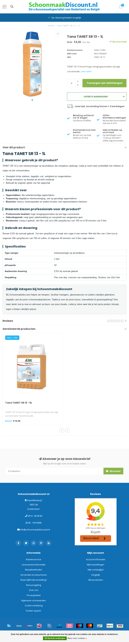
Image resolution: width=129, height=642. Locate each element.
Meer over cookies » (77, 638)
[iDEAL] (39, 625)
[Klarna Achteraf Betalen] (69, 625)
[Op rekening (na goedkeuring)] (49, 625)
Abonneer (115, 471)
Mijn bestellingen (95, 564)
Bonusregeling (33, 585)
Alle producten (95, 579)
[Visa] (120, 625)
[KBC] (59, 625)
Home (51, 25)
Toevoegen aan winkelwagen (104, 82)
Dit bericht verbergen (55, 638)
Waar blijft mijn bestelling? (33, 579)
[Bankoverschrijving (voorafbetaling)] (19, 625)
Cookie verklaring (33, 605)
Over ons (33, 590)
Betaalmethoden (33, 569)
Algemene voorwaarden (33, 600)
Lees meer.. (87, 71)
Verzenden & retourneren (33, 574)
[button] (32, 100)
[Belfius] (29, 625)
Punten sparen (33, 610)
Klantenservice (33, 559)
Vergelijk (95, 574)
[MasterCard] (89, 625)
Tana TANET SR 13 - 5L (18, 402)
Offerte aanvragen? (96, 96)
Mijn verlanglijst (95, 569)
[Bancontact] (100, 625)
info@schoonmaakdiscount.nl (34, 529)
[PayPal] (110, 625)
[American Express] (9, 625)
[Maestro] (79, 625)
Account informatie (95, 559)
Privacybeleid (33, 595)
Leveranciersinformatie (34, 564)
